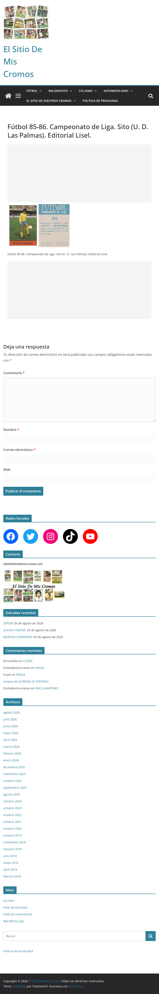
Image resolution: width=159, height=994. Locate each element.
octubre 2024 (12, 801)
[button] (39, 91)
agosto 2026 (11, 712)
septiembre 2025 (15, 788)
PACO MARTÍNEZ (46, 688)
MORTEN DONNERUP (18, 637)
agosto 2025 (11, 794)
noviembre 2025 (14, 774)
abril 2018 (10, 869)
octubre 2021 (12, 822)
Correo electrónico (19, 449)
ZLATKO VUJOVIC (14, 630)
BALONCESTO (58, 91)
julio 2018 (10, 856)
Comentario (14, 373)
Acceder (8, 901)
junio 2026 (10, 726)
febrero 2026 (12, 753)
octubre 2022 (12, 815)
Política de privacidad (100, 101)
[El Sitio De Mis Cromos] (8, 96)
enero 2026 (11, 760)
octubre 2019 (12, 835)
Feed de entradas (15, 907)
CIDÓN (28, 661)
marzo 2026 (11, 747)
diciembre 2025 (14, 767)
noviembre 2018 (14, 842)
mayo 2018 (10, 863)
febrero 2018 (12, 876)
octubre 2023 (12, 808)
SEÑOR (8, 623)
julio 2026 (10, 719)
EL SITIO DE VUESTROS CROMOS (48, 101)
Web (6, 469)
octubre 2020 (12, 829)
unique (8, 681)
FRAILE (40, 668)
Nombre (11, 429)
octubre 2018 (12, 849)
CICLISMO (86, 91)
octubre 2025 (12, 781)
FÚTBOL (31, 91)
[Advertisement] (79, 173)
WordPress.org (13, 921)
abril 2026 (10, 740)
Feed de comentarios (17, 914)
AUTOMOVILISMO (116, 91)
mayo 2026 (10, 733)
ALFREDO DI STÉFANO (33, 681)
